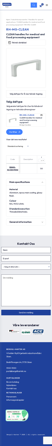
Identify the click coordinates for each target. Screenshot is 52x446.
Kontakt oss (11, 388)
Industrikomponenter (19, 19)
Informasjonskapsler (15, 400)
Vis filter (13, 132)
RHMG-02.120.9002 (12, 168)
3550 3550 (11, 368)
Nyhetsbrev (11, 385)
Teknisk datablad (19, 42)
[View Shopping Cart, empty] (40, 6)
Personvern (11, 396)
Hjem (8, 19)
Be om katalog (12, 382)
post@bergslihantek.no (16, 371)
